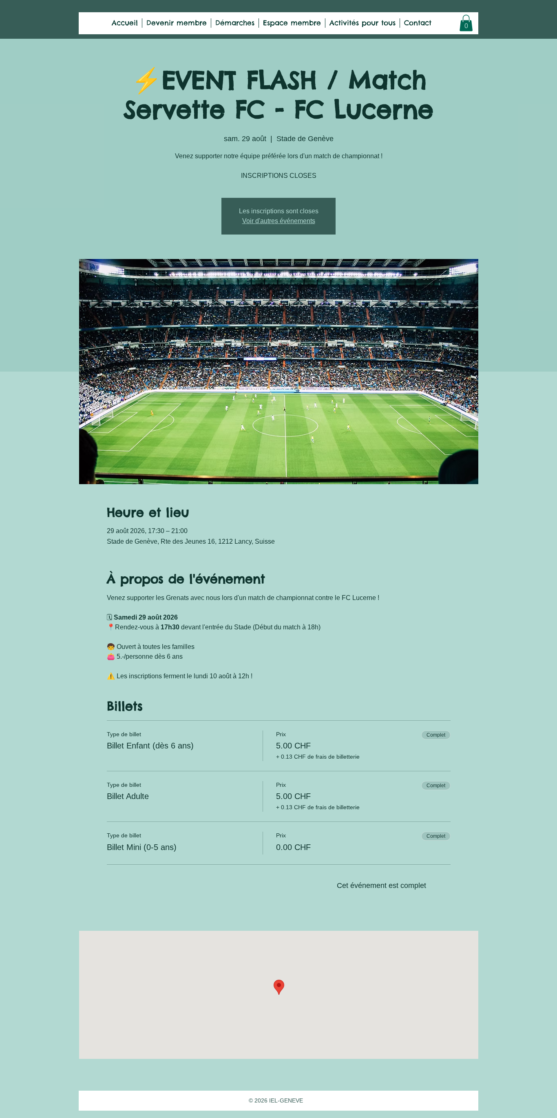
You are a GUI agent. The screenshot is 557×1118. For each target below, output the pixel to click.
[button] (466, 23)
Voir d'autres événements (278, 220)
